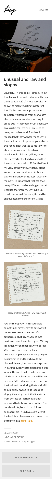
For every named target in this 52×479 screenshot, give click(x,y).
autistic (16, 441)
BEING (9, 437)
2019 (7, 441)
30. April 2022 (11, 433)
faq (24, 441)
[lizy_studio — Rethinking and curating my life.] (18, 10)
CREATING (19, 437)
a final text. (27, 420)
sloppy (31, 441)
